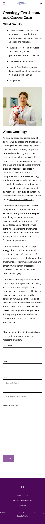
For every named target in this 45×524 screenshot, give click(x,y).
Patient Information (22, 500)
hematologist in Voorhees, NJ (19, 291)
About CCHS (22, 495)
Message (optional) (12, 405)
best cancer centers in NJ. (21, 199)
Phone (5, 378)
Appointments (26, 61)
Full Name (7, 346)
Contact (22, 506)
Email (5, 362)
